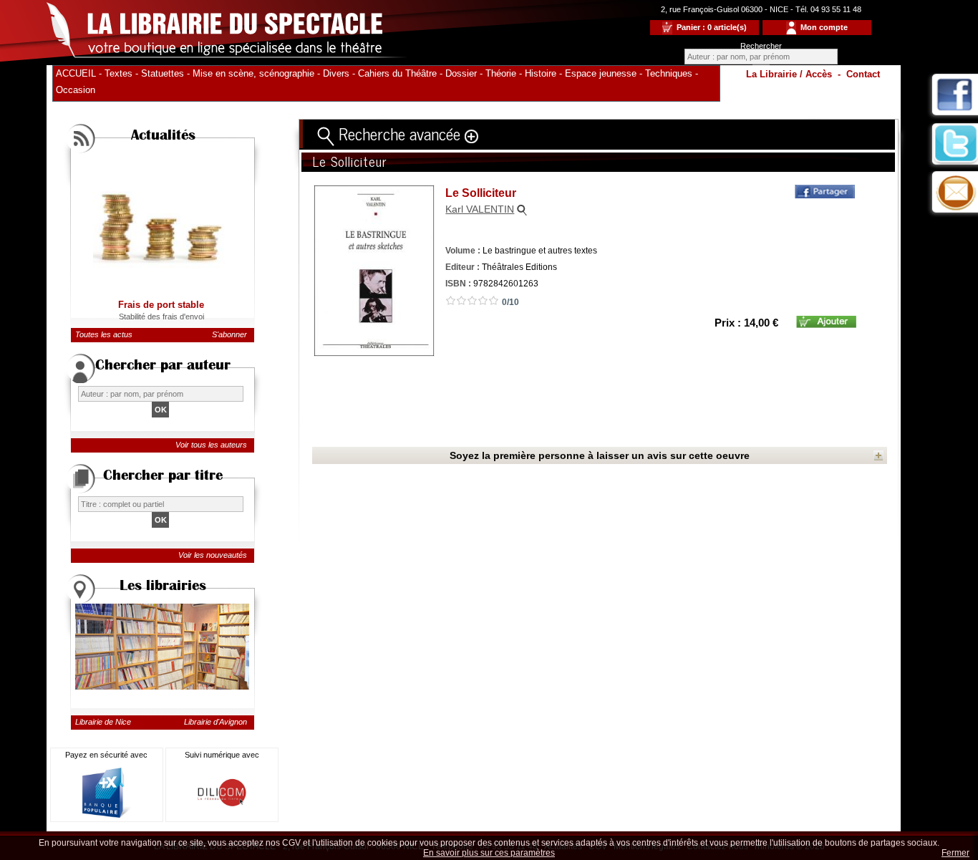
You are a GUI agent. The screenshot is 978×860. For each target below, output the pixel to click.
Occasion (75, 89)
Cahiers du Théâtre (397, 73)
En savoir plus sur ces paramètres (489, 853)
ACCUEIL (76, 73)
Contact (863, 74)
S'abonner (229, 334)
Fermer (955, 853)
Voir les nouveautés (212, 555)
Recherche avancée (399, 133)
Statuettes (162, 73)
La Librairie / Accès (789, 74)
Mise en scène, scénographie (253, 73)
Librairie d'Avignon (215, 722)
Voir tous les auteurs (211, 444)
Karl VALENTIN (479, 209)
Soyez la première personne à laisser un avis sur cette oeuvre (600, 455)
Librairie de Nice (103, 722)
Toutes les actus (103, 334)
